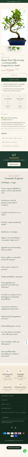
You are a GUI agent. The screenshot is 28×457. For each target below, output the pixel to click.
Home (2, 53)
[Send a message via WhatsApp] (24, 450)
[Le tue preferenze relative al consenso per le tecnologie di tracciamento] (26, 342)
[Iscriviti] (26, 417)
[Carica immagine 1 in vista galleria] (10, 48)
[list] (14, 380)
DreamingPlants (5, 57)
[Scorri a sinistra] (2, 1)
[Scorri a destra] (25, 1)
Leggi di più (4, 133)
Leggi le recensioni (14, 164)
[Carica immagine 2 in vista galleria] (14, 48)
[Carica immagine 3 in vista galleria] (18, 48)
